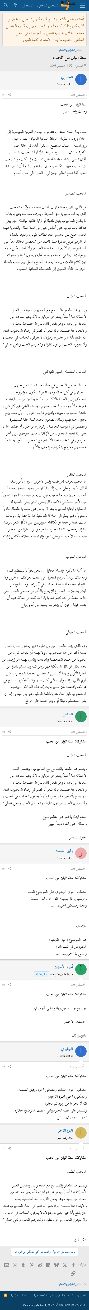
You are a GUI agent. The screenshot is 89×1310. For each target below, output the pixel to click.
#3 (3, 869)
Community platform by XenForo (54, 1305)
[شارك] (9, 95)
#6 (3, 1148)
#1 (3, 95)
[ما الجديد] (15, 5)
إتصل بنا (81, 1295)
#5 (3, 1066)
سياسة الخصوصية (43, 1295)
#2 (3, 732)
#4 (3, 984)
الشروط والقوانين (65, 1295)
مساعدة (26, 1295)
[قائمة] (82, 5)
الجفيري (78, 66)
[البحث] (6, 5)
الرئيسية (14, 1295)
